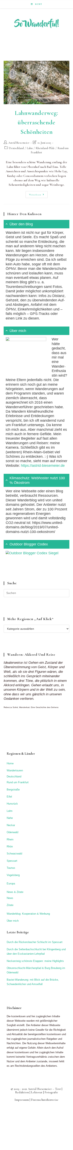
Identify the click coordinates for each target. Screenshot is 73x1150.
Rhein (10, 839)
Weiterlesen (38, 195)
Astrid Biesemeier (18, 142)
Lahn (30, 148)
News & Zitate (15, 891)
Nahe (10, 817)
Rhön (10, 846)
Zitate (10, 905)
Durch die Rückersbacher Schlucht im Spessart (34, 942)
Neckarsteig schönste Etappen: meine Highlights (35, 960)
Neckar (11, 825)
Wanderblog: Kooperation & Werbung (28, 913)
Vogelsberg (13, 875)
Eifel (9, 796)
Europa (11, 883)
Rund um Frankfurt (18, 782)
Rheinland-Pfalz (45, 148)
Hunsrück (12, 803)
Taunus (11, 867)
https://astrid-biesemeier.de (43, 466)
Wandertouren (15, 770)
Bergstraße (13, 789)
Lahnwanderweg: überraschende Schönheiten (36, 122)
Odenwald (12, 832)
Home (10, 763)
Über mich (13, 920)
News (10, 898)
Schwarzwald (14, 853)
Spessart (12, 860)
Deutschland (16, 148)
